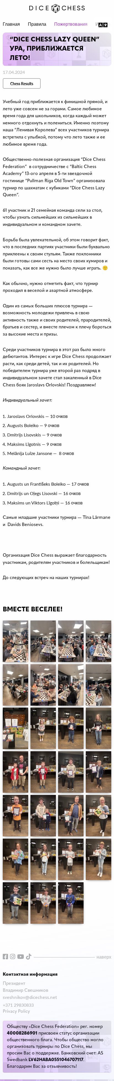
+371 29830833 (18, 1005)
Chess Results (21, 83)
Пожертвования (70, 24)
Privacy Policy (16, 1011)
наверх (104, 957)
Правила (37, 24)
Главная (11, 24)
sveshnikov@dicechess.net (30, 998)
